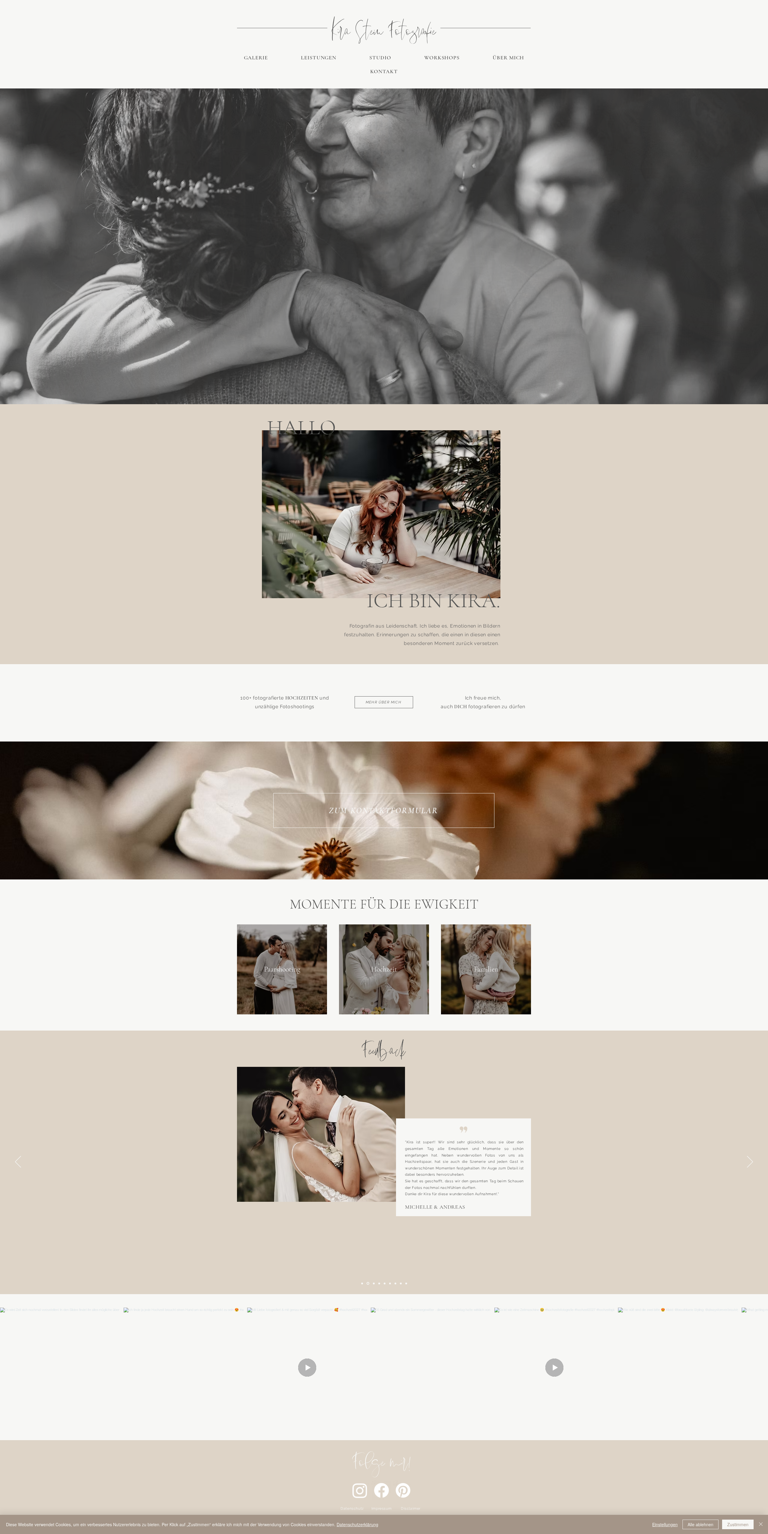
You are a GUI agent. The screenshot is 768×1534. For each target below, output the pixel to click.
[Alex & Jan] (406, 1283)
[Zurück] (18, 1162)
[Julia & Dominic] (390, 1283)
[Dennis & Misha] (395, 1283)
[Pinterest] (403, 1490)
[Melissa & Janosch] (401, 1283)
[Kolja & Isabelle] (379, 1283)
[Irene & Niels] (373, 1283)
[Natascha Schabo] (362, 1283)
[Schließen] (760, 1524)
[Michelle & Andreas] (367, 1283)
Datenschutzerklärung (357, 1524)
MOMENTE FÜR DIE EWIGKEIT (384, 904)
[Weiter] (750, 1162)
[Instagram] (360, 1490)
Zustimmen (737, 1524)
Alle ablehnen (700, 1524)
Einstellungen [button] (665, 1524)
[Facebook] (381, 1490)
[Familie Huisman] (385, 1283)
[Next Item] (755, 1367)
